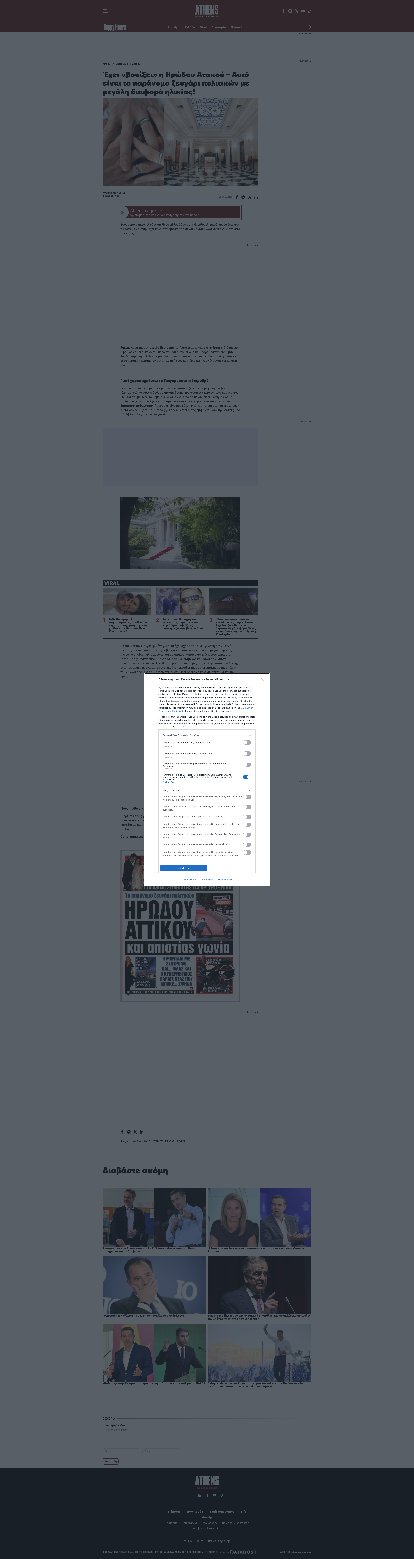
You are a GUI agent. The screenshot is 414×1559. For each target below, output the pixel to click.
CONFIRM (184, 868)
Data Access (207, 879)
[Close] (263, 680)
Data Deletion (189, 879)
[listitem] (207, 735)
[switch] (247, 742)
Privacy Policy (225, 879)
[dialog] (207, 779)
